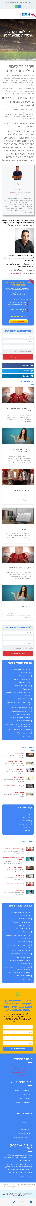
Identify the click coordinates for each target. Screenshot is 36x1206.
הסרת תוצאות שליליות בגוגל (21, 679)
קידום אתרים (20, 875)
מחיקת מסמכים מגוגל (24, 1106)
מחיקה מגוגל (26, 821)
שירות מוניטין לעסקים (24, 1133)
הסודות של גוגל (25, 689)
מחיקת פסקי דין (19, 793)
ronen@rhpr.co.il (17, 274)
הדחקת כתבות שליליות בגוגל (23, 1102)
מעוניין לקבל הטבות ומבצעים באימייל (22, 648)
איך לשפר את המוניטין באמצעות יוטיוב (14, 849)
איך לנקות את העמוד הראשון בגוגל (20, 708)
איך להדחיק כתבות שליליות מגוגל (21, 1137)
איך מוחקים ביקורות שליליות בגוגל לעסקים (17, 692)
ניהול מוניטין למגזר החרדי (16, 867)
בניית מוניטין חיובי (26, 1094)
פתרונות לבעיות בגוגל (23, 721)
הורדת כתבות (20, 891)
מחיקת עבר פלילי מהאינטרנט (15, 883)
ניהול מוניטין (26, 736)
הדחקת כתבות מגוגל (25, 1098)
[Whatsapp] (16, 6)
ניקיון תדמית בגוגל (18, 777)
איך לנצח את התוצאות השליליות (20, 669)
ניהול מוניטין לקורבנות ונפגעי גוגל (14, 785)
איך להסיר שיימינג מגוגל (23, 673)
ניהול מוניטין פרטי (24, 682)
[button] (14, 14)
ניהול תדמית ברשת (25, 1130)
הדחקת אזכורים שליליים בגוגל (22, 1090)
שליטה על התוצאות (24, 824)
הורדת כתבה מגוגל (24, 696)
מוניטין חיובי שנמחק (24, 699)
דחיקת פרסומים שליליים (23, 733)
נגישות (14, 1196)
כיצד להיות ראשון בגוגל (23, 714)
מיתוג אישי (27, 1126)
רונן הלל (18, 189)
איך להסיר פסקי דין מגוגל (22, 686)
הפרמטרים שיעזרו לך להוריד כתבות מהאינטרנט (13, 859)
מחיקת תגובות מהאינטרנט (16, 761)
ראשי (31, 40)
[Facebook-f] (19, 6)
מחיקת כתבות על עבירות (16, 769)
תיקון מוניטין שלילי (24, 676)
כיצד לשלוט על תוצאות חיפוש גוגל (20, 718)
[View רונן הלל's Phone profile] (18, 184)
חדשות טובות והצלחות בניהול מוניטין (19, 730)
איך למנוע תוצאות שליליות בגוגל (20, 711)
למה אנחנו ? (26, 827)
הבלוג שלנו (26, 40)
